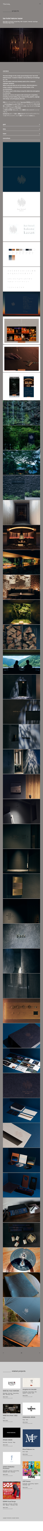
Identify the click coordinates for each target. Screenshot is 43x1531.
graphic (26, 21)
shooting (6, 22)
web (13, 22)
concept (11, 21)
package (35, 21)
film (22, 21)
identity (30, 21)
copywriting (17, 21)
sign (10, 22)
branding (6, 21)
